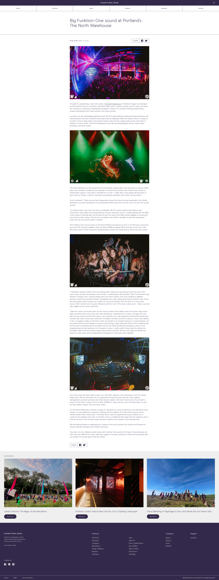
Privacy (6, 577)
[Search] (214, 3)
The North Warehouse (112, 104)
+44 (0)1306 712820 (10, 545)
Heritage (132, 554)
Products (55, 8)
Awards (168, 546)
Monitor (95, 551)
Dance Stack (134, 549)
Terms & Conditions (27, 577)
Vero (130, 538)
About (18, 8)
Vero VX (132, 540)
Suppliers (164, 8)
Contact (200, 8)
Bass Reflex (133, 546)
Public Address (98, 549)
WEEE (15, 577)
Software (95, 554)
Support (127, 8)
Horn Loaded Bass (136, 543)
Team (168, 543)
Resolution (96, 546)
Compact (95, 543)
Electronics (133, 551)
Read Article (10, 516)
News (91, 8)
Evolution (95, 540)
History (168, 540)
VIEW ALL (95, 538)
